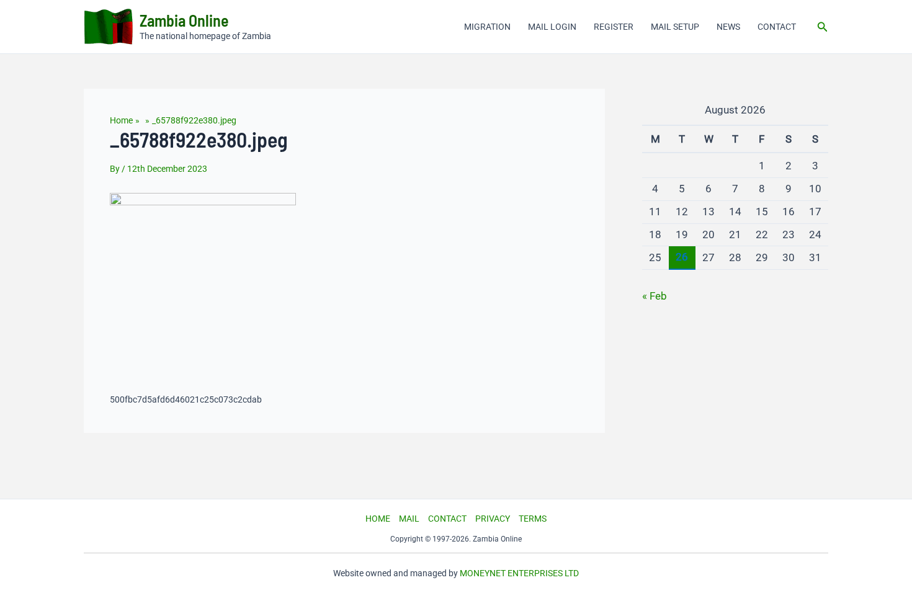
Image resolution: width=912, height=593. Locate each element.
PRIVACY (492, 519)
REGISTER (613, 27)
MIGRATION (487, 27)
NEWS (728, 27)
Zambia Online (184, 20)
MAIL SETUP (675, 27)
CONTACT (777, 27)
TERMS (533, 519)
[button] (822, 27)
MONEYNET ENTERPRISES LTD (519, 573)
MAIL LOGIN (552, 27)
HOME (377, 519)
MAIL (409, 519)
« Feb (654, 296)
